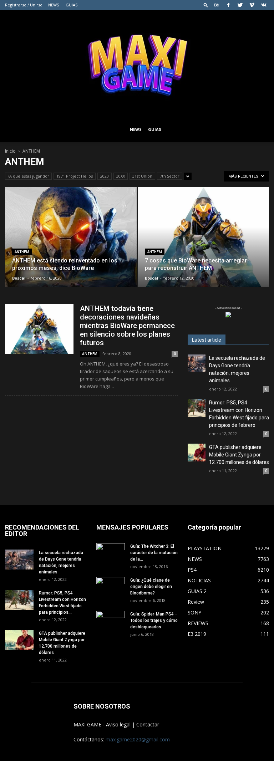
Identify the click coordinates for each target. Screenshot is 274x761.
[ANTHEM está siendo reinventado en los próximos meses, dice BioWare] (71, 244)
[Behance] (216, 5)
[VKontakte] (263, 5)
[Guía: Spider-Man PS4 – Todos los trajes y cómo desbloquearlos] (110, 619)
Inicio (10, 151)
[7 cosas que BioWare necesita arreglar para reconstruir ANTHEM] (203, 244)
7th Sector (169, 176)
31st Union (142, 176)
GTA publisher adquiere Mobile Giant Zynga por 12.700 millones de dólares (239, 454)
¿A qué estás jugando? (28, 176)
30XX (120, 176)
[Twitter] (240, 5)
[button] (206, 4)
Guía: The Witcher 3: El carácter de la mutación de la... (154, 553)
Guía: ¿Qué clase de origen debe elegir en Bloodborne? (151, 587)
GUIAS (71, 4)
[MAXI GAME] (137, 63)
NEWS (53, 4)
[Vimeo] (252, 5)
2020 (104, 176)
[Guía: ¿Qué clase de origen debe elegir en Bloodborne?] (110, 585)
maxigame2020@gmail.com (138, 739)
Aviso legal (118, 724)
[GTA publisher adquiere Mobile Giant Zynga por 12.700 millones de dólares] (197, 452)
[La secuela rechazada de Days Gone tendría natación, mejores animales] (197, 363)
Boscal (19, 278)
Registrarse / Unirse (23, 4)
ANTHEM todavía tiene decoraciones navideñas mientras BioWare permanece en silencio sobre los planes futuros (127, 325)
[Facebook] (228, 5)
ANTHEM (22, 252)
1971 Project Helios (74, 176)
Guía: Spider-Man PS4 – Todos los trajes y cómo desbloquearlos (154, 620)
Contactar (147, 724)
